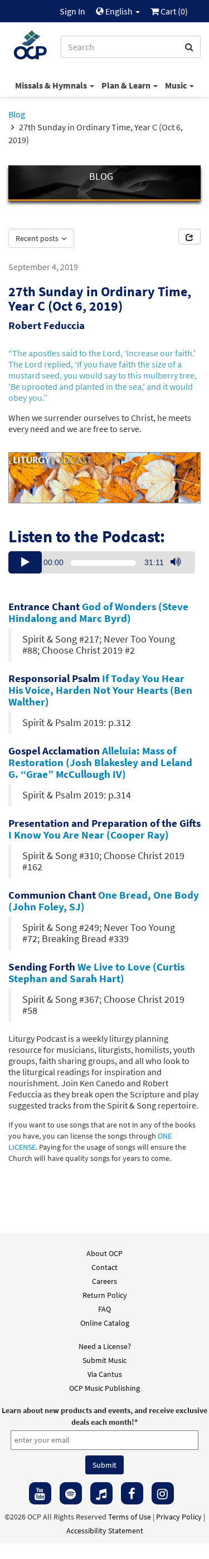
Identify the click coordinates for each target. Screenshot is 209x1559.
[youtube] (40, 1493)
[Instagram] (163, 1493)
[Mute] (175, 562)
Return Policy (104, 1295)
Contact (104, 1267)
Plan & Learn (126, 85)
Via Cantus (105, 1374)
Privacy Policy (179, 1517)
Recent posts (38, 238)
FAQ (104, 1309)
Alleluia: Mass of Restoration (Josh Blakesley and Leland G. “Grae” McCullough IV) (100, 762)
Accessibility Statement (104, 1531)
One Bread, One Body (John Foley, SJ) (103, 900)
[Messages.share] (189, 236)
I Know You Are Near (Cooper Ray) (88, 834)
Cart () (173, 11)
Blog (16, 114)
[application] (101, 562)
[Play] (25, 562)
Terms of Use (129, 1517)
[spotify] (71, 1493)
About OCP (104, 1253)
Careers (104, 1281)
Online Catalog (104, 1323)
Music (176, 85)
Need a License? (105, 1346)
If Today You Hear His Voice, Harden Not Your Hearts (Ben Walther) (100, 689)
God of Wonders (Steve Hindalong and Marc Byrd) (98, 612)
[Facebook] (132, 1493)
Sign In (72, 11)
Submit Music (104, 1360)
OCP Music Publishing (104, 1388)
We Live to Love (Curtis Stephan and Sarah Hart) (96, 972)
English (119, 11)
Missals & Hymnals (52, 85)
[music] (101, 1493)
